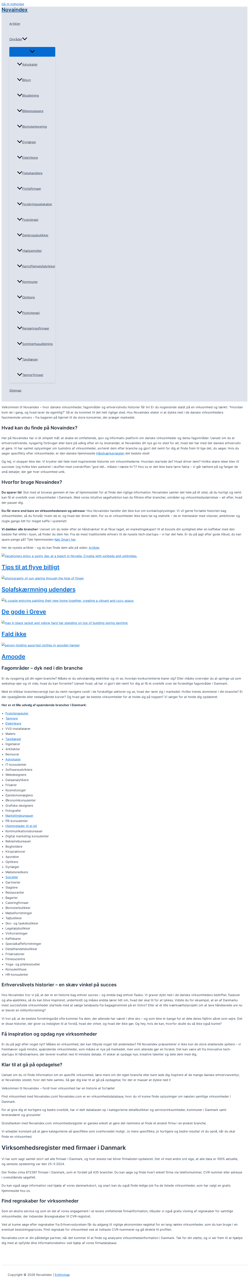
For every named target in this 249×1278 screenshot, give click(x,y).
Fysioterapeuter (16, 713)
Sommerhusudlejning (37, 344)
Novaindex (15, 10)
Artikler (14, 24)
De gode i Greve (24, 611)
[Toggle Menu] (32, 51)
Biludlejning (30, 95)
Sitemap (15, 390)
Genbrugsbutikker (35, 235)
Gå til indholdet (13, 4)
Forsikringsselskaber (37, 204)
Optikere (28, 297)
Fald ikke (14, 633)
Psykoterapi (31, 313)
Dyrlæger (29, 142)
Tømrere (11, 718)
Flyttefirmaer (31, 189)
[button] (24, 39)
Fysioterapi (30, 220)
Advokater (30, 64)
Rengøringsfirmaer (35, 328)
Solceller (11, 877)
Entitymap (62, 1275)
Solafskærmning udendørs (38, 589)
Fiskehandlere (32, 173)
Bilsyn (26, 80)
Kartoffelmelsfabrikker (38, 266)
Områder (15, 39)
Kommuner (30, 282)
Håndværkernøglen (110, 453)
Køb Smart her (64, 539)
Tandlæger (30, 359)
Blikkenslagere (32, 111)
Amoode (13, 656)
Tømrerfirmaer (32, 375)
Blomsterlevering (34, 126)
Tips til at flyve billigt (30, 567)
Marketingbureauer (19, 816)
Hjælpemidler (32, 251)
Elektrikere (30, 158)
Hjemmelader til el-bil (21, 826)
